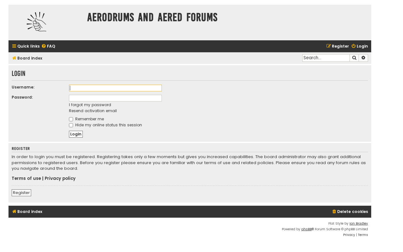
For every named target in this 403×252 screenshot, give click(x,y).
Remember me (89, 119)
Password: (22, 97)
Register (21, 193)
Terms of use (26, 178)
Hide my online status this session (108, 125)
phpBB (306, 229)
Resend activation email (93, 110)
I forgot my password (90, 104)
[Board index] (46, 22)
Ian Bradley (358, 223)
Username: (23, 87)
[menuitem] (48, 46)
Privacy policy (60, 178)
